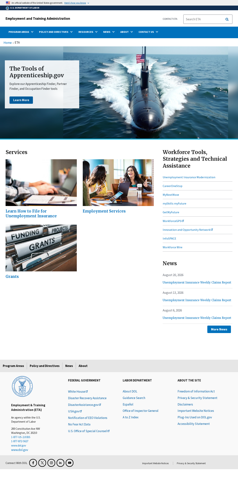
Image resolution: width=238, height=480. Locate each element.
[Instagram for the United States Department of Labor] (51, 463)
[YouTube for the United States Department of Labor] (69, 463)
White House (76, 391)
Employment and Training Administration (38, 18)
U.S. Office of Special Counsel (87, 431)
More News (219, 329)
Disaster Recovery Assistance (87, 398)
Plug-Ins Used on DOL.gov (195, 417)
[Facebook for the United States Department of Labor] (33, 463)
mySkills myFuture (174, 203)
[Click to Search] (227, 19)
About (83, 366)
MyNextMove (171, 195)
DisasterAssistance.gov (83, 405)
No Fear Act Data (79, 424)
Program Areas (13, 366)
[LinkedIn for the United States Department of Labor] (60, 463)
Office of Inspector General (140, 411)
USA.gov (73, 411)
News (69, 366)
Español (128, 404)
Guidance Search (134, 398)
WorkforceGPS (172, 221)
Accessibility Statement (194, 424)
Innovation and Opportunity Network (186, 230)
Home (8, 43)
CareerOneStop (172, 186)
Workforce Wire (172, 247)
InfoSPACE (169, 238)
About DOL (130, 391)
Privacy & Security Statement (197, 398)
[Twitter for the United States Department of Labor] (42, 463)
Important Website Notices (196, 411)
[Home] (22, 386)
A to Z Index (131, 417)
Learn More (21, 100)
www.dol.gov (18, 445)
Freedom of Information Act (196, 391)
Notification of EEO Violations (87, 418)
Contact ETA (170, 18)
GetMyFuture (171, 212)
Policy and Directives (45, 366)
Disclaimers (185, 404)
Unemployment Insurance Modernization (189, 177)
